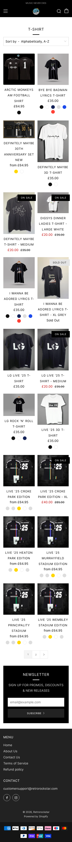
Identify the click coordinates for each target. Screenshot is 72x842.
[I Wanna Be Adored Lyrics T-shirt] (19, 272)
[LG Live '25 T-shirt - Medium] (53, 349)
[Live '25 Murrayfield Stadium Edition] (53, 532)
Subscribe (34, 713)
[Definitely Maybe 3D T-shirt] (53, 141)
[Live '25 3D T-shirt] (53, 409)
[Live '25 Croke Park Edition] (19, 470)
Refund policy (13, 769)
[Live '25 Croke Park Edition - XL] (53, 470)
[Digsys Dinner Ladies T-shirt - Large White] (53, 202)
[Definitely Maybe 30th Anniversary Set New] (19, 129)
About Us (10, 751)
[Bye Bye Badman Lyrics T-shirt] (53, 69)
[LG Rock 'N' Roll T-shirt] (19, 405)
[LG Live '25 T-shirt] (19, 349)
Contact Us (11, 757)
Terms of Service (15, 763)
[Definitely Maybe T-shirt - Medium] (19, 213)
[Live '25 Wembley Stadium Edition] (53, 599)
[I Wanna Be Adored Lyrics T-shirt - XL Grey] (53, 278)
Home (7, 745)
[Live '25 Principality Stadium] (19, 599)
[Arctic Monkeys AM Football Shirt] (19, 69)
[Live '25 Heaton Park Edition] (19, 532)
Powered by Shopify (36, 816)
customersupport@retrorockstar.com (30, 788)
